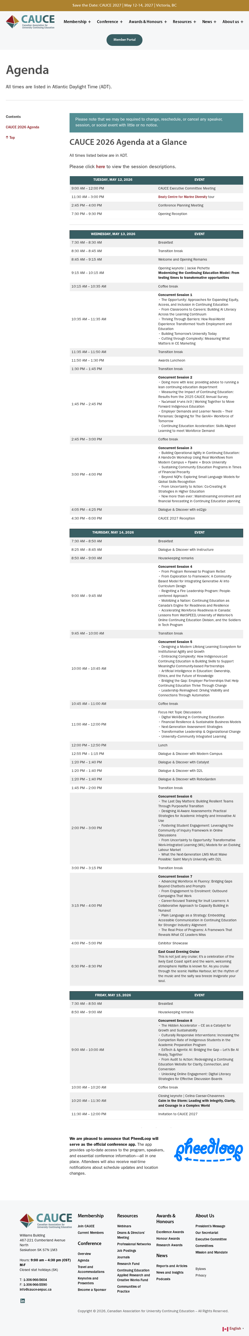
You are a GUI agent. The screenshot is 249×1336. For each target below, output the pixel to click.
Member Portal (125, 40)
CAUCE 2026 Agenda (22, 128)
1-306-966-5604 (35, 1280)
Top (12, 138)
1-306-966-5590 (35, 1285)
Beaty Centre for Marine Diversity (182, 197)
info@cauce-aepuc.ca (36, 1290)
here (101, 167)
